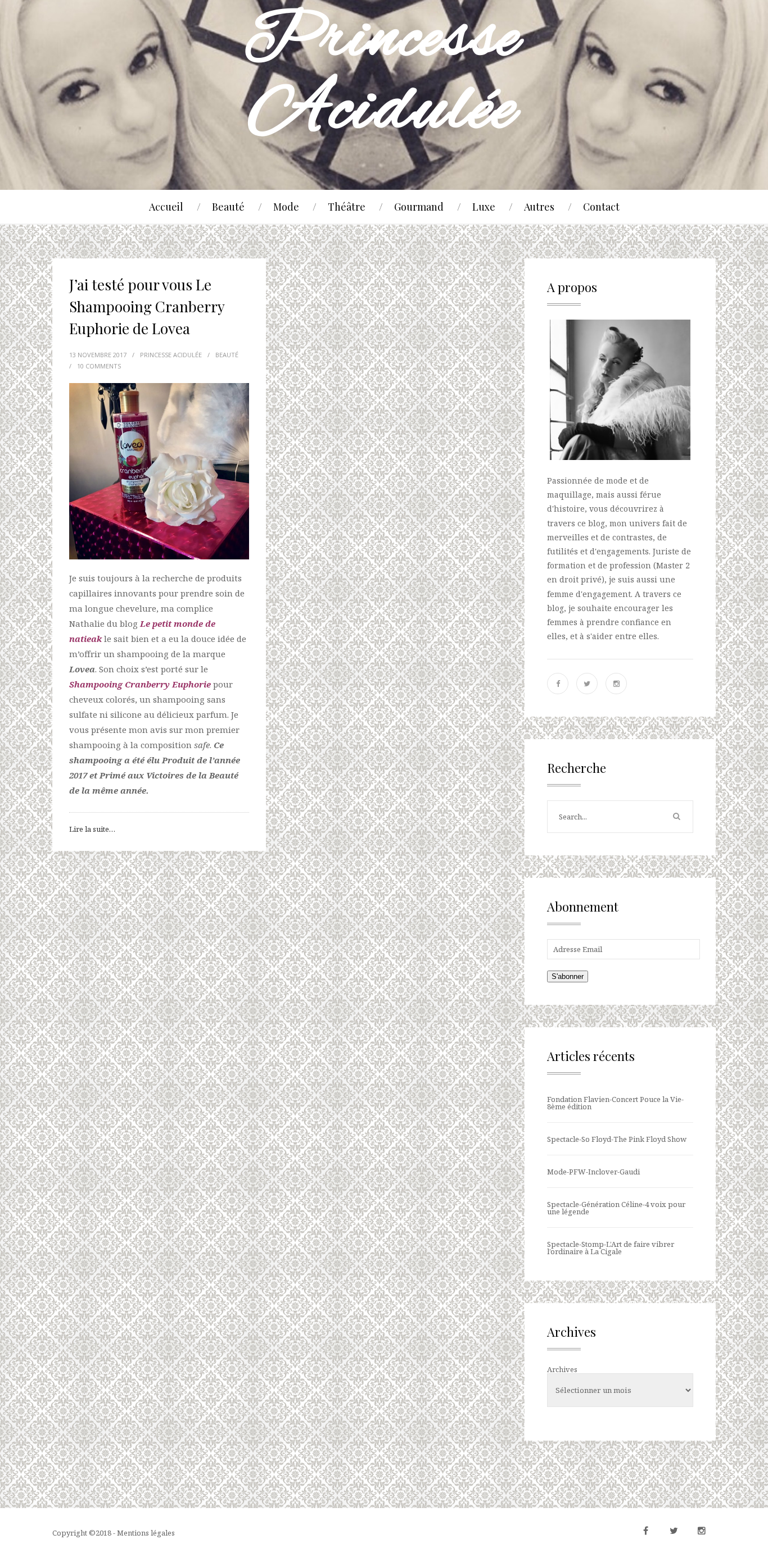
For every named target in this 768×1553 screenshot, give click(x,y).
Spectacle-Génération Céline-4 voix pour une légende (616, 1208)
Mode (286, 206)
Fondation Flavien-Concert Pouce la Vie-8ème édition (615, 1103)
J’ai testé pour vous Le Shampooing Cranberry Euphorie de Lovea (146, 306)
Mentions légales (146, 1533)
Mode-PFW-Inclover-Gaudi (593, 1172)
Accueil (166, 206)
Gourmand (419, 206)
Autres (539, 206)
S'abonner (568, 976)
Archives (562, 1369)
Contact (601, 206)
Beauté (228, 206)
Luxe (483, 206)
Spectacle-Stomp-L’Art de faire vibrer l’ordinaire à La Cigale (610, 1247)
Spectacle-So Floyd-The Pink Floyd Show (616, 1139)
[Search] (676, 816)
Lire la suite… (92, 829)
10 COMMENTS (99, 366)
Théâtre (346, 206)
